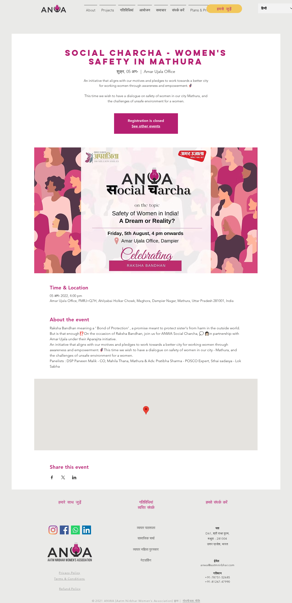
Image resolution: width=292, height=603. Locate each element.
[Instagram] (53, 530)
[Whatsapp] (75, 530)
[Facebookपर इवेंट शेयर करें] (52, 477)
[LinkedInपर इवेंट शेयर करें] (74, 477)
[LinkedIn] (86, 530)
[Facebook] (64, 530)
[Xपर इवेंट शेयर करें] (63, 477)
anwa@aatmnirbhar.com (218, 565)
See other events (146, 126)
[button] (90, 8)
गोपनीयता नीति (191, 601)
